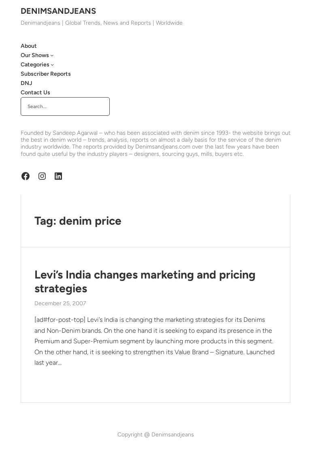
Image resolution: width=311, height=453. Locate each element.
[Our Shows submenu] (51, 55)
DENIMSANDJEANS (58, 11)
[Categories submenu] (52, 64)
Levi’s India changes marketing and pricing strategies (145, 281)
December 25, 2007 (60, 303)
